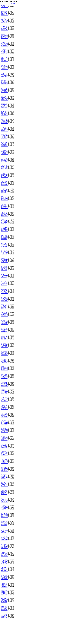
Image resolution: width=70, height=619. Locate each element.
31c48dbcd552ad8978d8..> (4, 173)
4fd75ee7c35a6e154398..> (4, 92)
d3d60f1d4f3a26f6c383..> (4, 492)
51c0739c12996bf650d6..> (4, 190)
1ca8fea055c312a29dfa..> (4, 49)
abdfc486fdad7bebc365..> (4, 408)
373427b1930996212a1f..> (4, 345)
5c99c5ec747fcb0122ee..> (4, 100)
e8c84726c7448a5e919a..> (4, 537)
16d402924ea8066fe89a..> (4, 160)
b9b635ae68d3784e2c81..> (4, 423)
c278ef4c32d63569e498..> (4, 466)
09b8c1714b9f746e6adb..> (4, 41)
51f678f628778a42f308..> (4, 192)
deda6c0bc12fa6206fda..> (4, 523)
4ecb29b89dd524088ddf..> (4, 90)
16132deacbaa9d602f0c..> (4, 323)
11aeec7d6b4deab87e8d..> (4, 158)
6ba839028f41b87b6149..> (4, 115)
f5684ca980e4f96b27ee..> (4, 587)
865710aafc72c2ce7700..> (4, 355)
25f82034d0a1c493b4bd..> (4, 166)
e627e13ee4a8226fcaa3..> (4, 547)
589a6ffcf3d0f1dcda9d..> (4, 270)
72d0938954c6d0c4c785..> (4, 211)
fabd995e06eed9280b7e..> (4, 597)
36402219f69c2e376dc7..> (4, 362)
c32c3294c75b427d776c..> (4, 460)
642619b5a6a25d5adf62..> (4, 350)
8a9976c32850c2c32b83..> (4, 135)
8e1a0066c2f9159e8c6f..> (4, 141)
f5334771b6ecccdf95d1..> (4, 593)
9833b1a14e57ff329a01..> (4, 322)
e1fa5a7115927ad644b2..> (4, 530)
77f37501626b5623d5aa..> (4, 219)
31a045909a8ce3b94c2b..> (4, 172)
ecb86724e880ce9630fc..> (4, 563)
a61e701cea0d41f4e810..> (4, 394)
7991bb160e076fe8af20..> (4, 316)
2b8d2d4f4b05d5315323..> (4, 58)
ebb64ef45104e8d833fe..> (4, 559)
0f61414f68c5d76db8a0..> (4, 21)
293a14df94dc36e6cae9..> (4, 252)
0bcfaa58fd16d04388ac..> (4, 12)
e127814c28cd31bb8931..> (4, 552)
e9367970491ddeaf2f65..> (4, 555)
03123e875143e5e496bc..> (4, 26)
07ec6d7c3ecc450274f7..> (4, 36)
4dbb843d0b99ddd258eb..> (4, 87)
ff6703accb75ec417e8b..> (4, 615)
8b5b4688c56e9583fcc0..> (4, 136)
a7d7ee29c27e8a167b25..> (4, 385)
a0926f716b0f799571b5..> (4, 377)
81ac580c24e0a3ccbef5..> (4, 223)
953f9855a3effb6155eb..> (4, 290)
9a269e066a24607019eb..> (4, 149)
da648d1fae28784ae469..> (4, 513)
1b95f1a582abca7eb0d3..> (4, 43)
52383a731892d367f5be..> (4, 331)
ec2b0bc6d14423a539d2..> (4, 560)
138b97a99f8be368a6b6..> (4, 243)
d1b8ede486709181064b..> (4, 489)
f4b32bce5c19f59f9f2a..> (4, 577)
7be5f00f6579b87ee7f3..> (4, 126)
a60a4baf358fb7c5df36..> (4, 392)
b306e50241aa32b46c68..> (4, 427)
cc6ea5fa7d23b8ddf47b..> (4, 479)
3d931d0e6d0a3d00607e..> (4, 75)
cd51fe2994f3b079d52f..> (4, 481)
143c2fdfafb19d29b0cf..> (4, 244)
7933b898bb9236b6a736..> (4, 315)
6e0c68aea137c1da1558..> (4, 119)
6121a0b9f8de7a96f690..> (4, 308)
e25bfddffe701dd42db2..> (4, 540)
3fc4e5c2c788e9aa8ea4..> (4, 81)
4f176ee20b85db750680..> (4, 91)
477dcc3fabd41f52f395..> (4, 261)
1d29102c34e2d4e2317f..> (4, 50)
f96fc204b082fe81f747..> (4, 583)
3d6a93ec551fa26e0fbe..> (4, 74)
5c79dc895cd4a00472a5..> (4, 99)
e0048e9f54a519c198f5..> (4, 528)
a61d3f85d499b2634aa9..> (4, 393)
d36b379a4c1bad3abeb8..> (4, 501)
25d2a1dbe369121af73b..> (4, 165)
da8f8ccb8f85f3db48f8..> (4, 512)
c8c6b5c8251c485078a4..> (4, 455)
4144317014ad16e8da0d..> (4, 369)
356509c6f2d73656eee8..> (4, 344)
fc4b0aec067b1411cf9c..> (4, 601)
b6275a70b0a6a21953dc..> (4, 431)
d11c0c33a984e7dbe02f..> (4, 497)
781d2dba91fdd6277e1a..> (4, 280)
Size (13, 3)
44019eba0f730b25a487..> (4, 329)
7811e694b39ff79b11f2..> (4, 312)
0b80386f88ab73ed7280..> (4, 10)
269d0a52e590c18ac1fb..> (4, 250)
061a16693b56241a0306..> (4, 34)
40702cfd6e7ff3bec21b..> (4, 328)
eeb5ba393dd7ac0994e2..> (4, 566)
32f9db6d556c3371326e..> (4, 175)
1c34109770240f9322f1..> (4, 48)
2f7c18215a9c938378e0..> (4, 65)
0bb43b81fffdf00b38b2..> (4, 11)
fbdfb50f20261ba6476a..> (4, 600)
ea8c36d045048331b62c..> (4, 556)
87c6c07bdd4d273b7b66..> (4, 228)
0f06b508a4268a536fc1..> (4, 20)
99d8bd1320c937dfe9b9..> (4, 237)
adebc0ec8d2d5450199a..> (4, 414)
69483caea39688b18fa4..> (4, 335)
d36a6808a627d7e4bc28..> (4, 500)
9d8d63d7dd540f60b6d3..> (4, 154)
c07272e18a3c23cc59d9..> (4, 447)
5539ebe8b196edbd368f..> (4, 306)
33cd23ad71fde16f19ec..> (4, 176)
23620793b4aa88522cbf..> (4, 361)
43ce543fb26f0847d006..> (4, 181)
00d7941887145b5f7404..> (4, 23)
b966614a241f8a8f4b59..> (4, 432)
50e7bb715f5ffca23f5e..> (4, 188)
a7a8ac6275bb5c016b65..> (4, 384)
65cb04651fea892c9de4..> (4, 203)
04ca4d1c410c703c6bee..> (4, 30)
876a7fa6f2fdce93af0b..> (4, 285)
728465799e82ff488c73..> (4, 368)
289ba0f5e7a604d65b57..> (4, 251)
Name (4, 3)
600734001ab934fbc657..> (4, 367)
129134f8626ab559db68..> (4, 342)
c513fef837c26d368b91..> (4, 468)
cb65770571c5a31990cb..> (4, 476)
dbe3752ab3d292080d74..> (4, 517)
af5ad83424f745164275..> (4, 415)
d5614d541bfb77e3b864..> (4, 509)
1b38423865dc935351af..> (4, 44)
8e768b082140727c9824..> (4, 143)
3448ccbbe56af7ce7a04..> (4, 298)
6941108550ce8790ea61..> (4, 370)
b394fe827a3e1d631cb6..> (4, 428)
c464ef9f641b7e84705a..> (4, 467)
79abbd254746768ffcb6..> (4, 221)
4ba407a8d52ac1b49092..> (4, 83)
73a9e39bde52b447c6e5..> (4, 213)
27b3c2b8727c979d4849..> (4, 168)
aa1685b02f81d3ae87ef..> (4, 404)
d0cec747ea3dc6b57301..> (4, 485)
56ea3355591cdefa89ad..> (4, 198)
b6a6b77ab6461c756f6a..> (4, 421)
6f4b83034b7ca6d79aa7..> (4, 123)
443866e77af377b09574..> (4, 346)
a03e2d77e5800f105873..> (4, 373)
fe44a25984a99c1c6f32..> (4, 610)
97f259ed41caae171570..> (4, 235)
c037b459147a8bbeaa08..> (4, 445)
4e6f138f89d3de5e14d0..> (4, 89)
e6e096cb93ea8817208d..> (4, 535)
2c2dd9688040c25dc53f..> (4, 61)
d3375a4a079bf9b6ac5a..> (4, 508)
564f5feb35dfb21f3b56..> (4, 268)
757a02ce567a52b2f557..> (4, 278)
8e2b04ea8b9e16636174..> (4, 142)
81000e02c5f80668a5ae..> (4, 338)
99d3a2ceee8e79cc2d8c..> (4, 236)
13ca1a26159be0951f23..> (4, 159)
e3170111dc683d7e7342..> (4, 553)
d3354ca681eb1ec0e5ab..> (4, 506)
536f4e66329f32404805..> (4, 265)
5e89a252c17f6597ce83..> (4, 107)
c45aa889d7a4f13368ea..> (4, 463)
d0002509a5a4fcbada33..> (4, 486)
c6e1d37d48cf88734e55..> (4, 454)
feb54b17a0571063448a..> (4, 614)
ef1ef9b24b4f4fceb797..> (4, 569)
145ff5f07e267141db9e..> (4, 245)
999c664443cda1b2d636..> (4, 291)
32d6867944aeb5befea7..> (4, 174)
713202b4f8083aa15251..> (4, 351)
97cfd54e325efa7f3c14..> (4, 234)
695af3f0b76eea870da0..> (4, 276)
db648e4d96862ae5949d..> (4, 516)
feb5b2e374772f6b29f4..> (4, 613)
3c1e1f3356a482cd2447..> (4, 72)
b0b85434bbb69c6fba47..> (4, 417)
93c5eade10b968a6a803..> (4, 231)
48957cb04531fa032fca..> (4, 330)
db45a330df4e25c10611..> (4, 515)
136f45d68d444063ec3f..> (4, 242)
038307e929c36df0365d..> (4, 28)
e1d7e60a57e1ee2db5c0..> (4, 529)
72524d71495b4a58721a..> (4, 336)
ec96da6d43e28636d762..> (4, 561)
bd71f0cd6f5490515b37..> (4, 438)
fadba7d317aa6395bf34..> (4, 598)
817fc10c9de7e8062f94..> (4, 282)
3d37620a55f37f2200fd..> (4, 76)
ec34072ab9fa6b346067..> (4, 562)
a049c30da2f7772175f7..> (4, 376)
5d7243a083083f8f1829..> (4, 103)
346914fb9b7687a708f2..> (4, 343)
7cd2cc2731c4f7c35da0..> (4, 127)
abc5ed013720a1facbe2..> (4, 407)
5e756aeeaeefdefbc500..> (4, 108)
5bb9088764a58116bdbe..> (4, 97)
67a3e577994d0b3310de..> (4, 206)
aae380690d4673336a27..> (4, 405)
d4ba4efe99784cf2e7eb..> (4, 494)
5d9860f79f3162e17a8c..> (4, 104)
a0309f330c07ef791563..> (4, 374)
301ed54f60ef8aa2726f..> (4, 253)
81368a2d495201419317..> (4, 339)
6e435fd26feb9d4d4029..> (4, 121)
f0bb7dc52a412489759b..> (4, 574)
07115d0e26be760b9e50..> (4, 38)
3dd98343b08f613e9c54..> (4, 77)
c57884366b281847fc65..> (4, 474)
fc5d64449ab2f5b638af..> (4, 602)
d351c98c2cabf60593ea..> (4, 504)
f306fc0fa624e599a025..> (4, 584)
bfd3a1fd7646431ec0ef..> (4, 443)
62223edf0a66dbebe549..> (4, 334)
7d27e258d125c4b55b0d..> (4, 128)
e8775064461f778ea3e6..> (4, 554)
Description (16, 3)
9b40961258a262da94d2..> (4, 153)
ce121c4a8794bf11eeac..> (4, 483)
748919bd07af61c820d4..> (4, 353)
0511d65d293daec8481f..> (4, 33)
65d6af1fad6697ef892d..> (4, 204)
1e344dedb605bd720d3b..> (4, 52)
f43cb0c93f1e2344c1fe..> (4, 582)
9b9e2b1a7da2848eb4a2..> (4, 151)
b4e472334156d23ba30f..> (4, 420)
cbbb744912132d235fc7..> (4, 477)
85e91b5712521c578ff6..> (4, 226)
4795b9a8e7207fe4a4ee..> (4, 301)
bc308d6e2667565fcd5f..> (4, 437)
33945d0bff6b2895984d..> (4, 327)
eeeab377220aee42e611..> (4, 568)
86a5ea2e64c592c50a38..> (4, 227)
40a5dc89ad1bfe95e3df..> (4, 180)
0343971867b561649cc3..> (4, 27)
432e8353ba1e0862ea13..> (4, 257)
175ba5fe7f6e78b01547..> (4, 247)
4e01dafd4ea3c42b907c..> (4, 88)
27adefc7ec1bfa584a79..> (4, 167)
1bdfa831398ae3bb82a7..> (4, 46)
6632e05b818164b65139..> (4, 309)
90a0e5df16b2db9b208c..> (4, 229)
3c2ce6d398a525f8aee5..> (4, 73)
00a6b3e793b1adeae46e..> (4, 22)
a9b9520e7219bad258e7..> (4, 389)
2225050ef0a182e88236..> (4, 359)
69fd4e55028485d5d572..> (4, 207)
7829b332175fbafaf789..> (4, 313)
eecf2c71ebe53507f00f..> (4, 567)
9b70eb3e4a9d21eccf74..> (4, 152)
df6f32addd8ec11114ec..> (4, 525)
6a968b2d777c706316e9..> (4, 111)
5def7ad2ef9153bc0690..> (4, 106)
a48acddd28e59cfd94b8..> (4, 390)
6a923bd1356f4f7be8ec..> (4, 110)
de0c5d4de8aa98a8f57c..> (4, 520)
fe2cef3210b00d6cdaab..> (4, 609)
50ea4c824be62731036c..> (4, 189)
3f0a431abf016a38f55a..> (4, 79)
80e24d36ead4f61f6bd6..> (4, 222)
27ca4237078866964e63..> (4, 169)
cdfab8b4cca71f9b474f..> (4, 482)
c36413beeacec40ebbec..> (4, 471)
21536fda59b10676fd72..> (4, 324)
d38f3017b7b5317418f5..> (4, 502)
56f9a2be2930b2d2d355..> (4, 200)
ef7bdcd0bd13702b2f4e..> (4, 571)
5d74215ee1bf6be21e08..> (4, 105)
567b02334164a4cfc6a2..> (4, 269)
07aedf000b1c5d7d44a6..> (4, 35)
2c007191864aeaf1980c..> (4, 60)
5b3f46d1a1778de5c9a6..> (4, 96)
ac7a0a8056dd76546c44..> (4, 409)
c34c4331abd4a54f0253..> (4, 461)
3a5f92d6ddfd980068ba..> (4, 67)
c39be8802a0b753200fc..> (4, 462)
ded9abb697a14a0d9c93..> (4, 522)
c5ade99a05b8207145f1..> (4, 452)
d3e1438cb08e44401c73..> (4, 493)
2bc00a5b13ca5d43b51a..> (4, 59)
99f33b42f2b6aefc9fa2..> (4, 239)
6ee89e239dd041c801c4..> (4, 122)
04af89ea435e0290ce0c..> (4, 29)
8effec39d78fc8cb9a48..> (4, 144)
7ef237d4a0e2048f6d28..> (4, 131)
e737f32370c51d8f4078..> (4, 548)
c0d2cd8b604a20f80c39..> (4, 444)
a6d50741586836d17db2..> (4, 382)
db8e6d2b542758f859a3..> (4, 514)
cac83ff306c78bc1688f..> (4, 475)
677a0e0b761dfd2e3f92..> (4, 275)
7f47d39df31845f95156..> (4, 134)
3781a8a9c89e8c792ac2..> (4, 300)
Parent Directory (3, 5)
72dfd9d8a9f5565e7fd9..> (4, 212)
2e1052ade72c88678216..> (4, 64)
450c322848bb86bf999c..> (4, 259)
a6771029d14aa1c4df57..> (4, 400)
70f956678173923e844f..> (4, 208)
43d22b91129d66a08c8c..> (4, 182)
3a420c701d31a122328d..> (4, 68)
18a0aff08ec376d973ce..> (4, 162)
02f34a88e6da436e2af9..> (4, 25)
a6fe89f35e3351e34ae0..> (4, 383)
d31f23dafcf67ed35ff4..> (4, 499)
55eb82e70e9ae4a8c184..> (4, 197)
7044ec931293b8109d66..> (4, 311)
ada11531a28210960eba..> (4, 413)
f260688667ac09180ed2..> (4, 594)
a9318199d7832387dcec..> (4, 401)
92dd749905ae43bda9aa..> (4, 230)
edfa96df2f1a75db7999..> (4, 564)
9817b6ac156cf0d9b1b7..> (4, 321)
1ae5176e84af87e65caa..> (4, 42)
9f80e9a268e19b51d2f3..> (4, 157)
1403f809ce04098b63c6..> (4, 293)
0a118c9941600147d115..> (4, 7)
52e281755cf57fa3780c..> (4, 193)
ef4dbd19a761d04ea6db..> (4, 570)
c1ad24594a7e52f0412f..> (4, 448)
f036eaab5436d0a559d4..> (4, 576)
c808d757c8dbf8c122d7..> (4, 469)
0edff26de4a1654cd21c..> (4, 18)
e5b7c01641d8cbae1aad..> (4, 533)
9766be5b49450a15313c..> (4, 320)
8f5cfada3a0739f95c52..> (4, 145)
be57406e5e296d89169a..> (4, 439)
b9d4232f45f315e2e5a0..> (4, 424)
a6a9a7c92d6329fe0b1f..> (4, 381)
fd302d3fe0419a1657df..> (4, 605)
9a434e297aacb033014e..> (4, 150)
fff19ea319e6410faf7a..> (4, 616)
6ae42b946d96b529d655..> (4, 112)
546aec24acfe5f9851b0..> (4, 266)
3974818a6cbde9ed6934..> (4, 360)
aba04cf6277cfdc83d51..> (4, 406)
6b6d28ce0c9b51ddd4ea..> (4, 113)
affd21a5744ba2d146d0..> (4, 416)
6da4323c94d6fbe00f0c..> (4, 118)
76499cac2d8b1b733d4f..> (4, 337)
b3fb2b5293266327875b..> (4, 419)
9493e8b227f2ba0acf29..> (4, 319)
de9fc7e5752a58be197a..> (4, 521)
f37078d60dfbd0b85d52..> (4, 589)
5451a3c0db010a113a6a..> (4, 304)
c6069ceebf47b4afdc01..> (4, 470)
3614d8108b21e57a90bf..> (4, 299)
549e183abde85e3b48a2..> (4, 267)
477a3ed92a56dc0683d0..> (4, 260)
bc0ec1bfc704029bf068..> (4, 436)
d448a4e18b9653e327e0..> (4, 505)
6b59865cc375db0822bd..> (4, 114)
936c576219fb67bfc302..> (4, 288)
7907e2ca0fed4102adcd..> (4, 314)
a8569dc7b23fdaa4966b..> (4, 396)
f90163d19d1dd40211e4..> (4, 591)
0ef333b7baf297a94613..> (4, 19)
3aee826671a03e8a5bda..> (4, 69)
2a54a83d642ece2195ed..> (4, 56)
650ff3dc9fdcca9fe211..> (4, 274)
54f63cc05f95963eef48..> (4, 195)
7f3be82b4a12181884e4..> (4, 133)
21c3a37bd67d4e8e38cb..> (4, 164)
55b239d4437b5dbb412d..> (4, 196)
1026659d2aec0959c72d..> (4, 358)
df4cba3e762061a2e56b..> (4, 524)
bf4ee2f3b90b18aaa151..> (4, 440)
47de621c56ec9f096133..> (4, 185)
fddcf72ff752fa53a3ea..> (4, 608)
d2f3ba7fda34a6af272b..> (4, 491)
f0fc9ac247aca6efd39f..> (4, 575)
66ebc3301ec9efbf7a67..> (4, 205)
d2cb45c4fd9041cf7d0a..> (4, 490)
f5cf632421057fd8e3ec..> (4, 578)
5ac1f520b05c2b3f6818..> (4, 95)
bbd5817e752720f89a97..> (4, 435)
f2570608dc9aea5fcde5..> (4, 592)
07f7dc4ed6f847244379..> (4, 37)
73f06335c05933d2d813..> (4, 215)
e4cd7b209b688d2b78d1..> (4, 532)
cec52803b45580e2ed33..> (4, 484)
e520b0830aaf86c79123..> (4, 545)
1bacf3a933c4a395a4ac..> (4, 45)
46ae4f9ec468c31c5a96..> (4, 183)
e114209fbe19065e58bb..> (4, 551)
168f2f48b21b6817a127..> (4, 246)
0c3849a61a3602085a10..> (4, 14)
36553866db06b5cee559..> (4, 363)
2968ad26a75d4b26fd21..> (4, 297)
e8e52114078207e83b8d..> (4, 539)
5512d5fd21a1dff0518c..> (4, 305)
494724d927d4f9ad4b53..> (4, 347)
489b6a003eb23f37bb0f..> (4, 262)
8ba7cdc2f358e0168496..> (4, 138)
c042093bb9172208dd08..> (4, 446)
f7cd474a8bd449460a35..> (4, 579)
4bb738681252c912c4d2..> (4, 84)
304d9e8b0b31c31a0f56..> (4, 254)
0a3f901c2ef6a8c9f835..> (4, 6)
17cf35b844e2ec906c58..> (4, 161)
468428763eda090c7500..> (4, 366)
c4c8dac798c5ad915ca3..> (4, 450)
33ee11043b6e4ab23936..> (4, 177)
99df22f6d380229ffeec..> (4, 238)
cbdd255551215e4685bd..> (4, 478)
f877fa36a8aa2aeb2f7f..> (4, 586)
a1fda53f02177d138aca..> (4, 378)
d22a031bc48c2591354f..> (4, 498)
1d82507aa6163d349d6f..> (4, 51)
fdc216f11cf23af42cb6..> (4, 607)
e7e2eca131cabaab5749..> (4, 536)
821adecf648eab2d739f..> (4, 283)
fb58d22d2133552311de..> (4, 599)
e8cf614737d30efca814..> (4, 538)
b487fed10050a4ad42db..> (4, 429)
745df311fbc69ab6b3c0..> (4, 277)
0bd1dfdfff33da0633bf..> (4, 13)
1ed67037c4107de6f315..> (4, 53)
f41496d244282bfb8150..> (4, 590)
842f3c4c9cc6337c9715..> (4, 284)
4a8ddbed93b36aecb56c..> (4, 82)
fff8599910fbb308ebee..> (4, 617)
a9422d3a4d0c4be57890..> (4, 397)
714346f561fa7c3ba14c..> (4, 352)
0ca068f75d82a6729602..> (4, 15)
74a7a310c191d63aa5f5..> (4, 216)
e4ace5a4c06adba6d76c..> (4, 531)
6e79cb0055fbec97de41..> (4, 120)
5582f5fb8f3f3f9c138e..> (4, 307)
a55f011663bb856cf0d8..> (4, 391)
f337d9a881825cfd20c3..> (4, 585)
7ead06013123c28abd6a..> (4, 130)
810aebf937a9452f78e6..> (4, 281)
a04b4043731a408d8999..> (4, 375)
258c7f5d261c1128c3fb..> (4, 249)
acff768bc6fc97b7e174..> (4, 412)
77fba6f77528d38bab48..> (4, 220)
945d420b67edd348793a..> (4, 289)
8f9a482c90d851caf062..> (4, 146)
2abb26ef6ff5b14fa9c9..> (4, 57)
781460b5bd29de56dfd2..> (4, 354)
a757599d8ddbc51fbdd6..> (4, 399)
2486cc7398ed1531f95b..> (4, 296)
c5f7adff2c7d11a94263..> (4, 453)
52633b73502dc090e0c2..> (4, 332)
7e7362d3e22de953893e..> (4, 129)
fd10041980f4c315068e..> (4, 606)
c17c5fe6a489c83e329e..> (4, 458)
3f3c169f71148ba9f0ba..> (4, 80)
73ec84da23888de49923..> (4, 214)
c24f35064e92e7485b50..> (4, 459)
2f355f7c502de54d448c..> (4, 66)
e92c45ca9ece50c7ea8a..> (4, 543)
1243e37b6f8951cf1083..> (4, 292)
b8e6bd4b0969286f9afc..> (4, 422)
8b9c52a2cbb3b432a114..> (4, 137)
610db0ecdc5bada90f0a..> (4, 273)
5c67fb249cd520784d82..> (4, 98)
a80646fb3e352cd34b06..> (4, 398)
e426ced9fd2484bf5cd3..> (4, 544)
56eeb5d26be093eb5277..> (4, 199)
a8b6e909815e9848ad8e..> (4, 386)
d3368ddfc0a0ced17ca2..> (4, 507)
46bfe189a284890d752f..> (4, 184)
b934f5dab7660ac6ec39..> (4, 430)
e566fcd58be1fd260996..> (4, 546)
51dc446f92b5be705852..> (4, 191)
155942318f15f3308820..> (4, 365)
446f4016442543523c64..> (4, 258)
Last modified (10, 3)
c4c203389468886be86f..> (4, 451)
